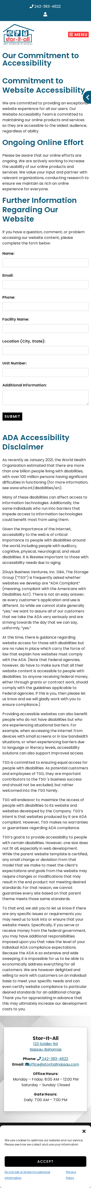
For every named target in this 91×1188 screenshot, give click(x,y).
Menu (80, 34)
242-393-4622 (47, 6)
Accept (45, 1161)
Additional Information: (24, 385)
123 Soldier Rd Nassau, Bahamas (46, 1046)
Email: (7, 275)
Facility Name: (15, 319)
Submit (12, 416)
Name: (8, 253)
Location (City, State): (23, 341)
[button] (84, 1131)
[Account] (46, 15)
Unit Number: (14, 363)
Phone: (8, 297)
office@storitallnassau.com (54, 1064)
